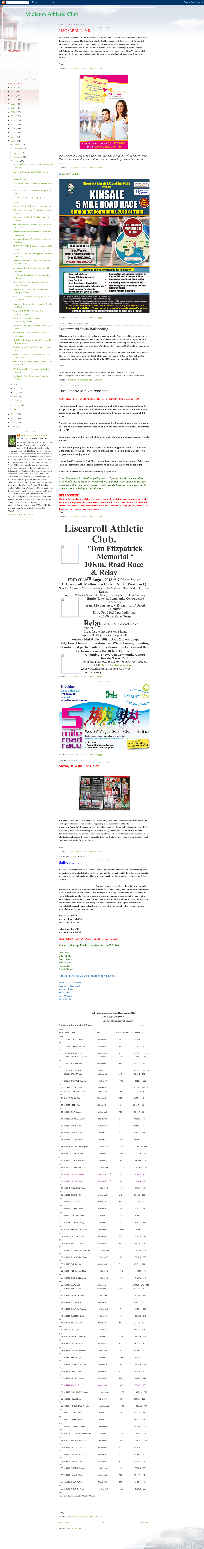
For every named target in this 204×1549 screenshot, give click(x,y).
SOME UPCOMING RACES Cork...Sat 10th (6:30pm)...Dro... (29, 320)
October (17, 152)
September (18, 156)
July (16, 384)
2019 (13, 116)
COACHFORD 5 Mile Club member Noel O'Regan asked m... (30, 291)
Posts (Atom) (75, 1528)
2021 (13, 107)
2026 (13, 87)
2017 (13, 124)
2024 (13, 95)
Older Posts (144, 1522)
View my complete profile (21, 515)
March (17, 400)
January (17, 408)
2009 (13, 426)
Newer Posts (64, 1522)
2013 (13, 140)
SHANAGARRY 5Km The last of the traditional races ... (28, 313)
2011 (13, 418)
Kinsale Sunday (71, 173)
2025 (13, 91)
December (18, 144)
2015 (13, 132)
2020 (13, 112)
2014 (13, 136)
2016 (13, 128)
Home (104, 1522)
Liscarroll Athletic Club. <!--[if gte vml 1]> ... (32, 197)
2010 (13, 422)
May (16, 392)
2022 (13, 103)
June (16, 388)
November (18, 148)
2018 (13, 120)
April (16, 396)
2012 (13, 414)
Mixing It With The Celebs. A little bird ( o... (32, 205)
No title (16, 201)
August (17, 161)
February (18, 404)
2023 (13, 99)
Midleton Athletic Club (51, 13)
